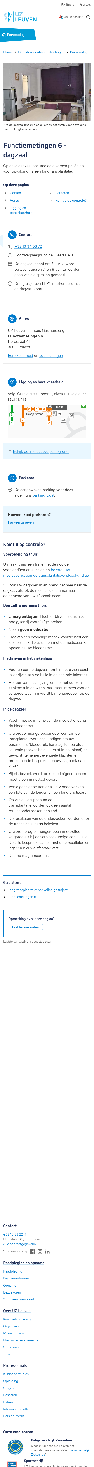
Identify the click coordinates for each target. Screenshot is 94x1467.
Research (10, 1394)
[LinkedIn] (47, 1251)
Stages (8, 1387)
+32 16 (20, 246)
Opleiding (10, 1380)
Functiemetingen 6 (22, 896)
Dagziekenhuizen (16, 1278)
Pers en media (13, 1415)
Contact (16, 192)
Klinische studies (16, 1373)
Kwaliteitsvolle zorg (17, 1319)
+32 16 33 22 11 (14, 1234)
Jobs (6, 1354)
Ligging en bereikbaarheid (21, 210)
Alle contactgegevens (19, 1243)
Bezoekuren (12, 1292)
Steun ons (11, 1346)
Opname (9, 1285)
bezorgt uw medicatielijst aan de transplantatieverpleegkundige (46, 572)
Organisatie (12, 1325)
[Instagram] (40, 1251)
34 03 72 (34, 246)
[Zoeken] (88, 16)
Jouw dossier (73, 17)
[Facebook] (32, 1251)
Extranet (9, 1401)
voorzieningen (51, 355)
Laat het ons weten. (25, 927)
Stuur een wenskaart (18, 1299)
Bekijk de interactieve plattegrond (41, 451)
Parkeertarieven (21, 522)
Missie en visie (14, 1332)
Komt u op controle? (71, 200)
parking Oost (43, 495)
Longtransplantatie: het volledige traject (38, 889)
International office (17, 1408)
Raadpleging (12, 1271)
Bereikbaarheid (20, 355)
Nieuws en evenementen (21, 1340)
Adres (14, 200)
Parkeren (62, 192)
